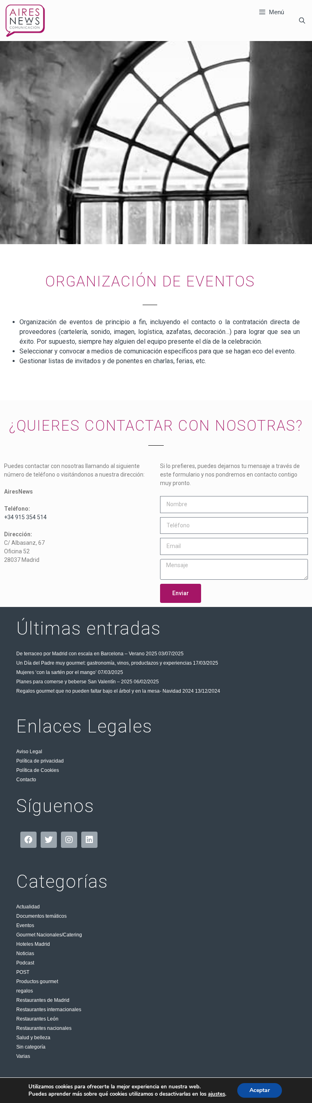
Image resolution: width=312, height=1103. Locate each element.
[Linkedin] (89, 840)
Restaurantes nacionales (44, 1028)
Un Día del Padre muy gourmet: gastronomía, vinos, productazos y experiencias (104, 663)
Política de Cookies (37, 770)
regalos (24, 991)
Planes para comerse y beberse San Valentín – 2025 (74, 682)
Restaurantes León (37, 1019)
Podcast (25, 963)
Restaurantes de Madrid (42, 1000)
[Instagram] (69, 840)
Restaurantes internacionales (48, 1009)
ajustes (216, 1094)
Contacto (26, 779)
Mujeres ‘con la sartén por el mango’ (56, 672)
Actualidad (28, 907)
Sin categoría (31, 1047)
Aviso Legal (29, 751)
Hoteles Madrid (33, 944)
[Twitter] (49, 840)
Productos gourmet (37, 981)
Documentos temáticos (41, 916)
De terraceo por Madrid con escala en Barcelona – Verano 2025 (86, 654)
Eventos (25, 925)
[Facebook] (28, 840)
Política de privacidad (40, 761)
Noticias (25, 953)
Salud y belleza (33, 1037)
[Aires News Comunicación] (25, 20)
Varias (23, 1056)
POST (22, 972)
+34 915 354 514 (25, 517)
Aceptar (259, 1090)
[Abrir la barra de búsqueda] (302, 20)
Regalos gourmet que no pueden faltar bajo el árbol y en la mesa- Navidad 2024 (105, 691)
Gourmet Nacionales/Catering (49, 935)
